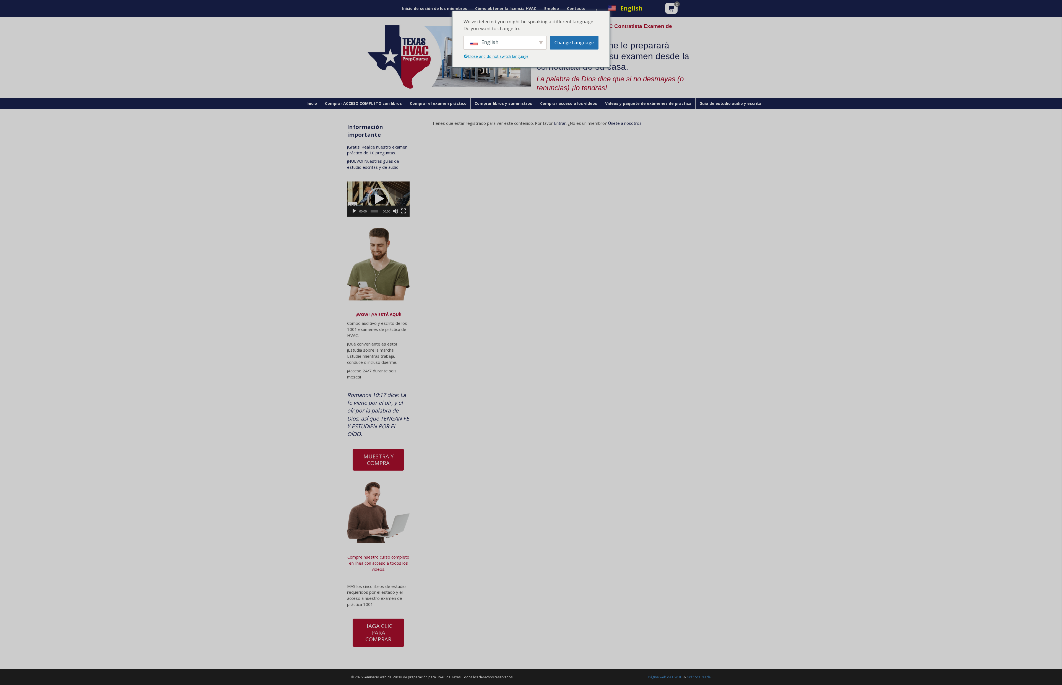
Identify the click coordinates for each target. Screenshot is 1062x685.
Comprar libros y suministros (503, 103)
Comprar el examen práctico (438, 103)
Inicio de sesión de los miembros (434, 8)
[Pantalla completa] (403, 211)
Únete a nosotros (625, 123)
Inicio (311, 103)
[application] (378, 199)
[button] (378, 199)
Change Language (574, 42)
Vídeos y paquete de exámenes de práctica (648, 103)
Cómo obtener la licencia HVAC (505, 8)
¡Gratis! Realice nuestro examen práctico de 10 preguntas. (377, 150)
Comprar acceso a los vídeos (568, 103)
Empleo (551, 8)
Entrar (560, 123)
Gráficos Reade (699, 677)
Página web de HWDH (665, 677)
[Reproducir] (354, 211)
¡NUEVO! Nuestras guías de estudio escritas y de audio (373, 164)
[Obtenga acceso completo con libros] (378, 512)
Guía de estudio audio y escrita (730, 103)
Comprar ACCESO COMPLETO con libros (363, 103)
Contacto (576, 8)
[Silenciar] (395, 211)
